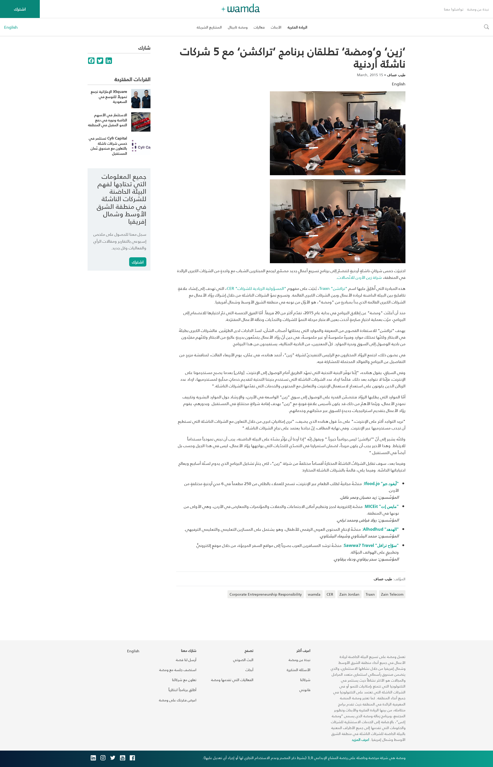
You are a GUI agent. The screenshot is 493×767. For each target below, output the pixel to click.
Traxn (370, 594)
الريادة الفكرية (297, 27)
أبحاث (249, 669)
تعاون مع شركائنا (184, 679)
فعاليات (259, 27)
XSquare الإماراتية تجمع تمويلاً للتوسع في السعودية (109, 96)
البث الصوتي (243, 659)
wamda (314, 594)
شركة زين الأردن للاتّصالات (359, 277)
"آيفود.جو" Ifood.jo (381, 483)
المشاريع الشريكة (209, 27)
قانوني (304, 689)
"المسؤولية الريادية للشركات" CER (256, 288)
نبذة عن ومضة (478, 9)
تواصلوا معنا (453, 9)
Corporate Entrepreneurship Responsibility (266, 594)
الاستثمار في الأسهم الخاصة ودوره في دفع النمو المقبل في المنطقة (107, 119)
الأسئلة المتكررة (298, 669)
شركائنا (305, 679)
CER (330, 594)
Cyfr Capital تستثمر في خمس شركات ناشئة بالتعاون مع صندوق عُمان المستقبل (108, 146)
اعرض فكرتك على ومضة (177, 699)
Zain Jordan (349, 594)
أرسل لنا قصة (186, 659)
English (11, 27)
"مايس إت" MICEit (382, 506)
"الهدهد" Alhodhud (381, 529)
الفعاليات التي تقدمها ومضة (232, 679)
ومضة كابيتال (238, 27)
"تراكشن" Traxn (333, 288)
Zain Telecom (392, 594)
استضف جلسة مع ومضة (177, 669)
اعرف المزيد (360, 739)
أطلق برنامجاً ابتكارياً (182, 689)
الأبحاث (276, 27)
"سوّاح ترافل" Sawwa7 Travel (371, 545)
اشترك (20, 9)
